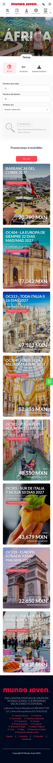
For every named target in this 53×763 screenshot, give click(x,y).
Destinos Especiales (35, 718)
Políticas (37, 715)
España (9, 736)
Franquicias (21, 721)
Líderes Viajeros (38, 726)
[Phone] (44, 4)
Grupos (35, 721)
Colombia (23, 736)
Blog (22, 729)
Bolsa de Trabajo (18, 726)
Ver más (26, 159)
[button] (4, 4)
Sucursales (16, 718)
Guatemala (26, 739)
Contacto (37, 724)
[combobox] (26, 99)
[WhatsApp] (50, 4)
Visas (12, 729)
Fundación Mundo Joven (28, 732)
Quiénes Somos (21, 715)
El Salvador (38, 736)
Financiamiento (21, 724)
